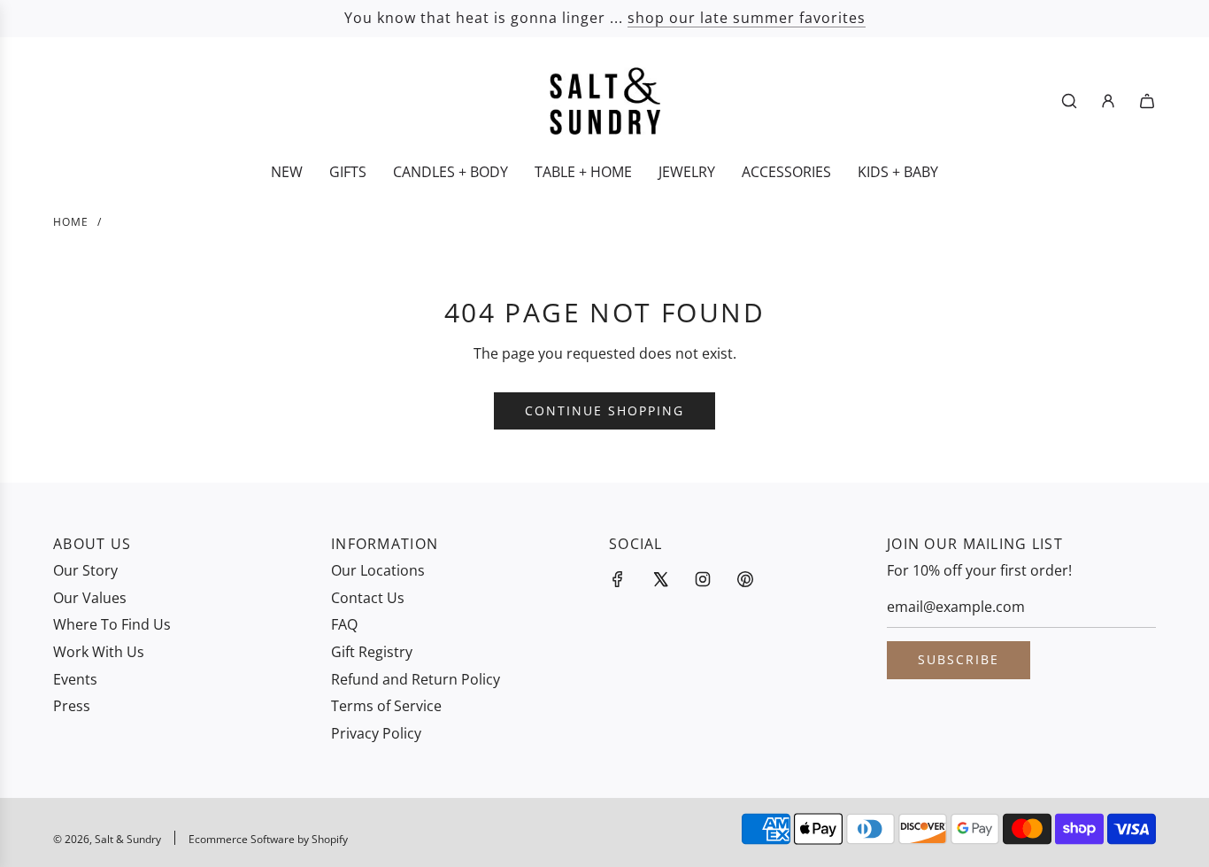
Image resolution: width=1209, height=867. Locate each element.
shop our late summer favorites (747, 17)
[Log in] (1108, 100)
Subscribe (958, 659)
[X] (660, 579)
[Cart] (1147, 100)
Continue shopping (604, 410)
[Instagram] (702, 579)
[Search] (1069, 100)
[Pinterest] (745, 579)
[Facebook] (617, 579)
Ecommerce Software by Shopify (268, 839)
